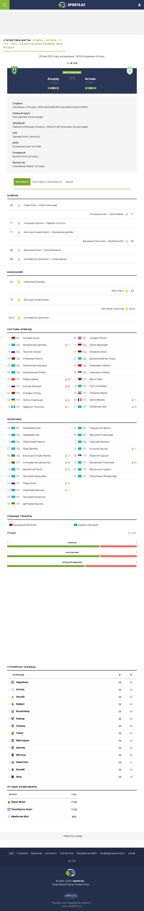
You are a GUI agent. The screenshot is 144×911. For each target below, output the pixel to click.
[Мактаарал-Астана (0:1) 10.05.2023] (88, 87)
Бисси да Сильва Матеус (36, 232)
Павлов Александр (23, 126)
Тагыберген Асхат (21, 809)
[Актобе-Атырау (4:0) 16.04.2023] (49, 87)
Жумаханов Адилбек (62, 232)
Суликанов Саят (21, 146)
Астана (51, 40)
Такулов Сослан (32, 351)
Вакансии (36, 853)
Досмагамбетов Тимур (102, 358)
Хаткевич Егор (31, 338)
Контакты (51, 853)
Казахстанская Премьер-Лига (41, 44)
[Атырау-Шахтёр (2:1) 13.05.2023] (55, 87)
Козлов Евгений (52, 250)
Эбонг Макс (118, 290)
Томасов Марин (98, 393)
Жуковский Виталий (24, 525)
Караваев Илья (32, 428)
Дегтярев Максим (33, 503)
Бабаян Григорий (88, 525)
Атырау (38, 40)
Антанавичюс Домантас (36, 259)
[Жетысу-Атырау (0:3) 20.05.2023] (58, 87)
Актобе (20, 696)
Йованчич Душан (99, 455)
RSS (73, 861)
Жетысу (21, 754)
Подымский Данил (100, 428)
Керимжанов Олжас (34, 372)
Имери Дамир (59, 259)
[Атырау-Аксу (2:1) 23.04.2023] (51, 87)
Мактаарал (22, 740)
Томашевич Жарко (99, 365)
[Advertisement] (72, 617)
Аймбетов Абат (116, 241)
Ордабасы (22, 682)
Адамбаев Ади (31, 434)
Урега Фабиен (117, 214)
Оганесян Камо (98, 351)
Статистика (66, 853)
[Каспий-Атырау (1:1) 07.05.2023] (53, 87)
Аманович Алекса (99, 372)
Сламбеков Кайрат (23, 166)
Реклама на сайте (86, 853)
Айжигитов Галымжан (59, 126)
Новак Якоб (30, 205)
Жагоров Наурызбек (34, 476)
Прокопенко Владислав (102, 476)
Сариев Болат (20, 136)
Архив (131, 853)
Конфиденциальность (112, 853)
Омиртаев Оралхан (33, 223)
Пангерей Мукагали (34, 497)
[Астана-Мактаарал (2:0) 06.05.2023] (86, 87)
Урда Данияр (30, 448)
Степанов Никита (33, 358)
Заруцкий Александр (101, 434)
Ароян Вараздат (98, 344)
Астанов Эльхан (98, 214)
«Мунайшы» (19, 107)
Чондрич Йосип (98, 338)
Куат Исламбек (98, 386)
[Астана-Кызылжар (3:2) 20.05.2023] (93, 87)
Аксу (19, 776)
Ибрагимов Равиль (34, 441)
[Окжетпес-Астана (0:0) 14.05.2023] (91, 87)
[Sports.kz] (72, 4)
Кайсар (20, 718)
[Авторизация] (140, 4)
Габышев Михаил (99, 441)
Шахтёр (20, 747)
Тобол (19, 733)
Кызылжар (23, 711)
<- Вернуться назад (72, 836)
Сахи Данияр (19, 116)
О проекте (22, 853)
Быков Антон (20, 156)
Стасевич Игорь (32, 393)
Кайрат (20, 704)
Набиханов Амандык (34, 281)
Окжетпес (22, 762)
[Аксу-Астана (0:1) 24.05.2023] (95, 87)
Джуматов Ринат (32, 250)
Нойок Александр (48, 205)
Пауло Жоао (18, 801)
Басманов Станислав (94, 241)
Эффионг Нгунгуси (55, 223)
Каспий (20, 769)
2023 (14, 44)
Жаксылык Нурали (100, 469)
